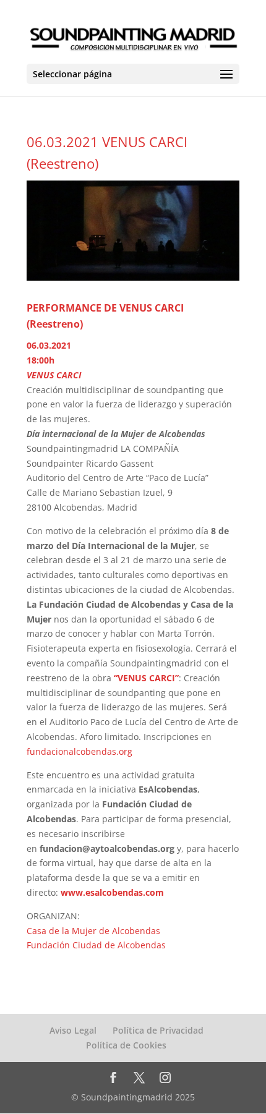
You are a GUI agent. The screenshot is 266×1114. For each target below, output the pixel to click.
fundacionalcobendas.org (81, 751)
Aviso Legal (73, 1030)
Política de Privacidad (158, 1030)
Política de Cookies (126, 1045)
